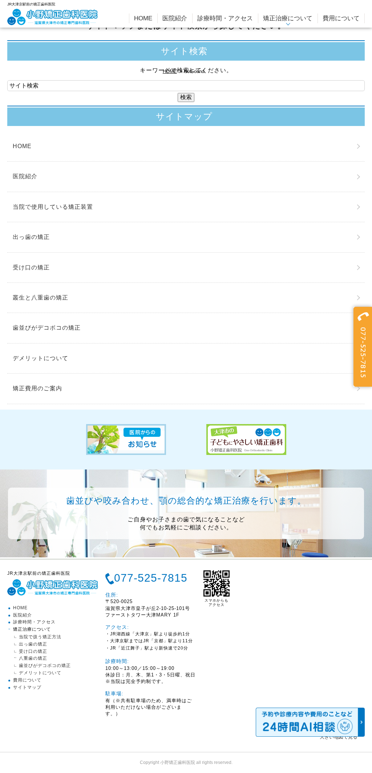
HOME (170, 71)
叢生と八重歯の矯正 (40, 297)
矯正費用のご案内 (37, 388)
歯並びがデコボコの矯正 (47, 328)
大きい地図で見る (338, 737)
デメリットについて (40, 358)
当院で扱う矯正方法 (40, 636)
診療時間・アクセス (34, 621)
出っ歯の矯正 (31, 237)
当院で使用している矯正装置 (53, 207)
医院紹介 (25, 176)
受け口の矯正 (31, 267)
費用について (27, 680)
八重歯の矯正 (33, 658)
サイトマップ (27, 687)
